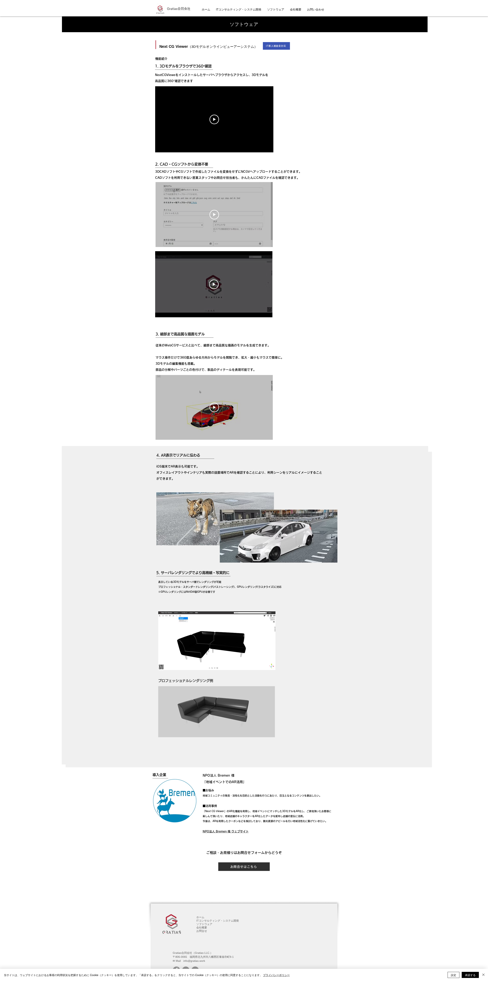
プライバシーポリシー (276, 975)
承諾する (470, 975)
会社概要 (201, 927)
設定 (453, 975)
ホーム (200, 917)
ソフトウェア (204, 924)
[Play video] (214, 119)
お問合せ (201, 930)
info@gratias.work (194, 960)
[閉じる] (483, 975)
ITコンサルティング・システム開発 (217, 920)
